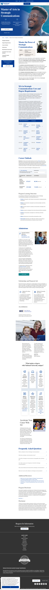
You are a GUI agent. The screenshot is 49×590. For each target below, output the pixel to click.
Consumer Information (42, 588)
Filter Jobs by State (24, 170)
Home (3, 37)
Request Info (7, 32)
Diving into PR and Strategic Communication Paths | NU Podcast (32, 480)
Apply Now (27, 3)
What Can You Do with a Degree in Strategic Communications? (32, 478)
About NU (24, 536)
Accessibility (24, 549)
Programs (6, 37)
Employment (24, 545)
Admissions (4, 47)
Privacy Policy (23, 588)
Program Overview (5, 40)
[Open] (47, 3)
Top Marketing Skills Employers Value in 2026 (29, 479)
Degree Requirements (6, 42)
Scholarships (25, 541)
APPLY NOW (24, 274)
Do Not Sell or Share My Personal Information (32, 588)
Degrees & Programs (24, 538)
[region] (10, 583)
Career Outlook (5, 45)
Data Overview (44, 165)
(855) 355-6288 (23, 266)
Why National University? (7, 49)
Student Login (24, 542)
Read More (20, 498)
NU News (24, 548)
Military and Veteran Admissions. (24, 409)
